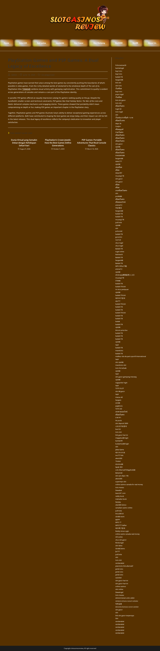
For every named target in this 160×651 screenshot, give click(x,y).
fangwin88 (119, 80)
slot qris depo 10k (121, 476)
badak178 (119, 77)
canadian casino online (123, 508)
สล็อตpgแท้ (119, 129)
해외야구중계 (120, 298)
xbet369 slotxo (120, 505)
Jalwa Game (119, 449)
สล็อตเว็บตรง (119, 106)
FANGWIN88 (120, 155)
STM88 (117, 281)
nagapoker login (121, 383)
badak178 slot (120, 286)
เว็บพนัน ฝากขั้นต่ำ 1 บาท (124, 118)
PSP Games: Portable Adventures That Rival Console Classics (91, 143)
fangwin (118, 400)
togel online (119, 251)
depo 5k (118, 123)
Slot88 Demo (120, 548)
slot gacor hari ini (121, 580)
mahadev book (121, 499)
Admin (14, 75)
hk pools (118, 420)
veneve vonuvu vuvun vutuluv (126, 601)
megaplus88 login (121, 438)
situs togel (119, 243)
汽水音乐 (118, 208)
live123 (117, 429)
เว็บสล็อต (118, 88)
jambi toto (119, 569)
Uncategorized (47, 75)
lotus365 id (119, 513)
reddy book (119, 496)
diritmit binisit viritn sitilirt (124, 598)
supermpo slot (120, 481)
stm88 (117, 403)
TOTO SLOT (119, 388)
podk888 (118, 196)
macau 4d (119, 397)
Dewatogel (119, 592)
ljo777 (117, 551)
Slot (116, 618)
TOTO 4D (118, 409)
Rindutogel (119, 543)
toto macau (119, 487)
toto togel (119, 112)
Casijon (118, 126)
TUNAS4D (26, 89)
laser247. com (120, 493)
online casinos (120, 586)
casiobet (118, 578)
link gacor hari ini (121, 435)
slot (116, 115)
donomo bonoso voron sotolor (127, 607)
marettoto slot (120, 365)
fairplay (118, 502)
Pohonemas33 (120, 65)
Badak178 (119, 249)
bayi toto (118, 71)
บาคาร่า (118, 417)
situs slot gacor (120, 540)
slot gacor (119, 144)
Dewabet (118, 490)
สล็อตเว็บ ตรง (120, 120)
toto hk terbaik (120, 368)
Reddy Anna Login (122, 531)
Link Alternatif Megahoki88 (125, 470)
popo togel (119, 94)
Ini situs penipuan (122, 289)
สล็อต (117, 170)
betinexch (119, 254)
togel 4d (118, 109)
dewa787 (118, 173)
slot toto (118, 86)
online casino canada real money (127, 534)
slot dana (118, 545)
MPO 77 (118, 522)
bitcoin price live (121, 330)
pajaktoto (119, 406)
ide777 (117, 301)
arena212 (118, 205)
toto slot (118, 103)
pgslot (117, 519)
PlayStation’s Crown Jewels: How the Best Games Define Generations (58, 143)
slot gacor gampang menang (125, 377)
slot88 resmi (119, 516)
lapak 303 (118, 467)
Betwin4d (118, 473)
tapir (117, 345)
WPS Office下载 (121, 266)
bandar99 (118, 441)
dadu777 (118, 161)
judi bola (118, 222)
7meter (118, 461)
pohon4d (118, 231)
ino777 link (119, 455)
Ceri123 (118, 240)
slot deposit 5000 (121, 423)
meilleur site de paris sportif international (130, 356)
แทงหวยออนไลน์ (121, 412)
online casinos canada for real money (129, 484)
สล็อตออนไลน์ (120, 202)
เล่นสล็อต (118, 167)
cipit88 (117, 147)
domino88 (119, 464)
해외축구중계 (120, 528)
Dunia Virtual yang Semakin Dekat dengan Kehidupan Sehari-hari (24, 143)
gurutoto (118, 237)
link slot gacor (120, 100)
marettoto (119, 350)
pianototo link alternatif (124, 566)
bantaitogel (119, 68)
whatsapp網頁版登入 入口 (124, 275)
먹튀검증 (118, 604)
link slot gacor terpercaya (124, 615)
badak (117, 321)
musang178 (119, 176)
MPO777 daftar (121, 525)
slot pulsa (118, 537)
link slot (118, 83)
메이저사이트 (120, 452)
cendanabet (119, 563)
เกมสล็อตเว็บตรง (121, 190)
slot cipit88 (119, 362)
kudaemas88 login (122, 444)
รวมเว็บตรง (119, 132)
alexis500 (118, 458)
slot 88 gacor (120, 391)
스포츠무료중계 (121, 426)
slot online (119, 589)
